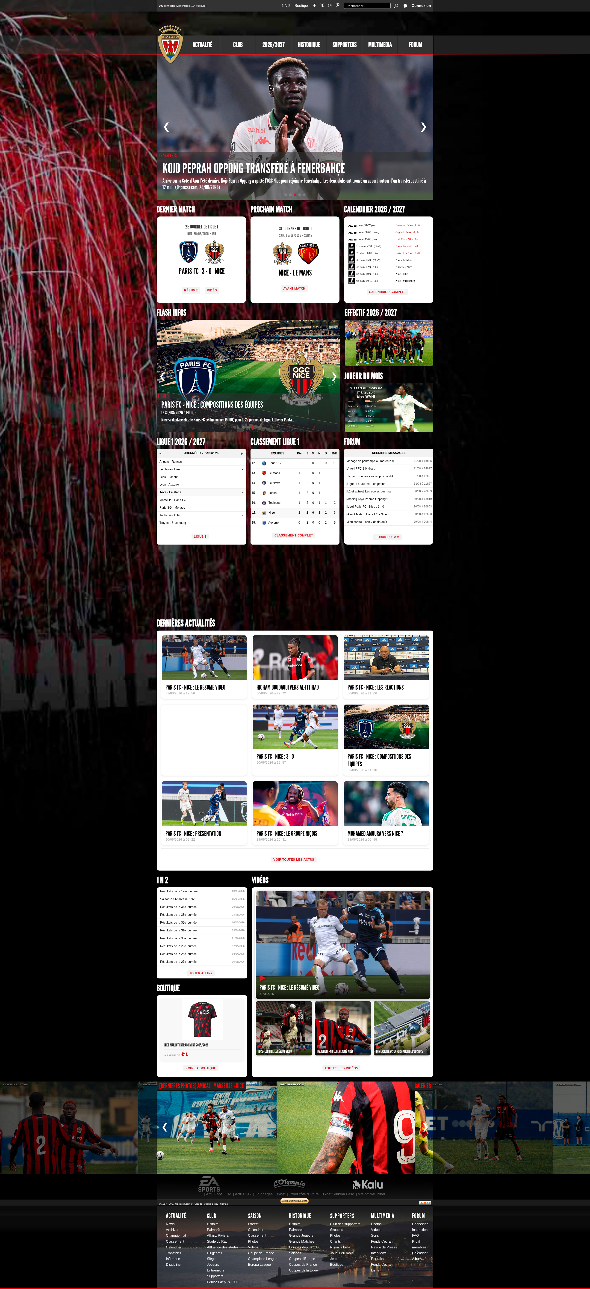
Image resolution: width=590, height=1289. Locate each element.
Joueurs (213, 1264)
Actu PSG (243, 1194)
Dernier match (176, 209)
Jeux (333, 1259)
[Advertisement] (349, 23)
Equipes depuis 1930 (222, 1282)
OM (228, 1194)
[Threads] (338, 6)
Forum (415, 45)
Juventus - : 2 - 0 (407, 225)
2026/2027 (274, 45)
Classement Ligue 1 (275, 442)
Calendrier (173, 1247)
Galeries (423, 1086)
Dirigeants (214, 1253)
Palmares (296, 1230)
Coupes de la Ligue (303, 1270)
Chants (335, 1241)
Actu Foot (214, 1194)
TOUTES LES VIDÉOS (341, 1068)
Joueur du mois (364, 376)
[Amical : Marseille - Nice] (69, 1128)
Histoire (212, 1224)
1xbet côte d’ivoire (304, 1194)
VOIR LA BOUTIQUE (201, 1068)
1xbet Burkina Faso (338, 1194)
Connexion (421, 6)
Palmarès (214, 1230)
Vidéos (260, 880)
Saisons (295, 1253)
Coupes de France (303, 1264)
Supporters (345, 45)
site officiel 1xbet (371, 1194)
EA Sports (209, 1184)
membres (419, 1247)
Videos (253, 1247)
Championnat (176, 1235)
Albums (418, 1259)
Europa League (259, 1264)
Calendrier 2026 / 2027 (374, 209)
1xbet (280, 1194)
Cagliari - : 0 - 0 (407, 232)
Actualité (202, 45)
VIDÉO (212, 290)
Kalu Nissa (368, 1184)
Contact (224, 1204)
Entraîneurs (215, 1270)
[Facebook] (314, 6)
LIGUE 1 (200, 536)
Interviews (378, 1253)
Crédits (198, 1204)
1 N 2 (286, 6)
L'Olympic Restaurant (289, 1184)
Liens (375, 1270)
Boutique (302, 6)
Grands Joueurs (301, 1235)
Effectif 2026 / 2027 (371, 313)
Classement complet (293, 535)
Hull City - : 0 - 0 (407, 239)
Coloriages (264, 1194)
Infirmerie (173, 1259)
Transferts (173, 1253)
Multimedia (380, 45)
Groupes (336, 1230)
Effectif (253, 1224)
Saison (255, 1216)
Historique (309, 45)
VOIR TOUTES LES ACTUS (293, 859)
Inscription (420, 1230)
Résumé (191, 290)
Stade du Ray (217, 1241)
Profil (416, 1241)
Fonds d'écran (381, 1241)
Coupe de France (261, 1253)
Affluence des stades (223, 1247)
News (170, 1224)
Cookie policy (211, 1204)
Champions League (262, 1259)
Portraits (377, 1259)
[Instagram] (329, 6)
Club (238, 45)
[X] (322, 6)
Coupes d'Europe (302, 1259)
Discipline (173, 1264)
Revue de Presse (384, 1247)
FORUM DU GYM (387, 537)
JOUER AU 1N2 (200, 973)
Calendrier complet (387, 292)
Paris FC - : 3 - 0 (407, 253)
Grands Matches (301, 1241)
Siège (211, 1259)
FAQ (415, 1235)
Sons (375, 1235)
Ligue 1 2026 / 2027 (181, 442)
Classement (175, 1241)
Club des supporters (345, 1224)
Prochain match (271, 209)
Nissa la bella (340, 1247)
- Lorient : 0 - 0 (406, 246)
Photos (253, 1241)
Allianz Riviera (217, 1235)
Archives (172, 1230)
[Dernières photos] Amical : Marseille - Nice (201, 1086)
